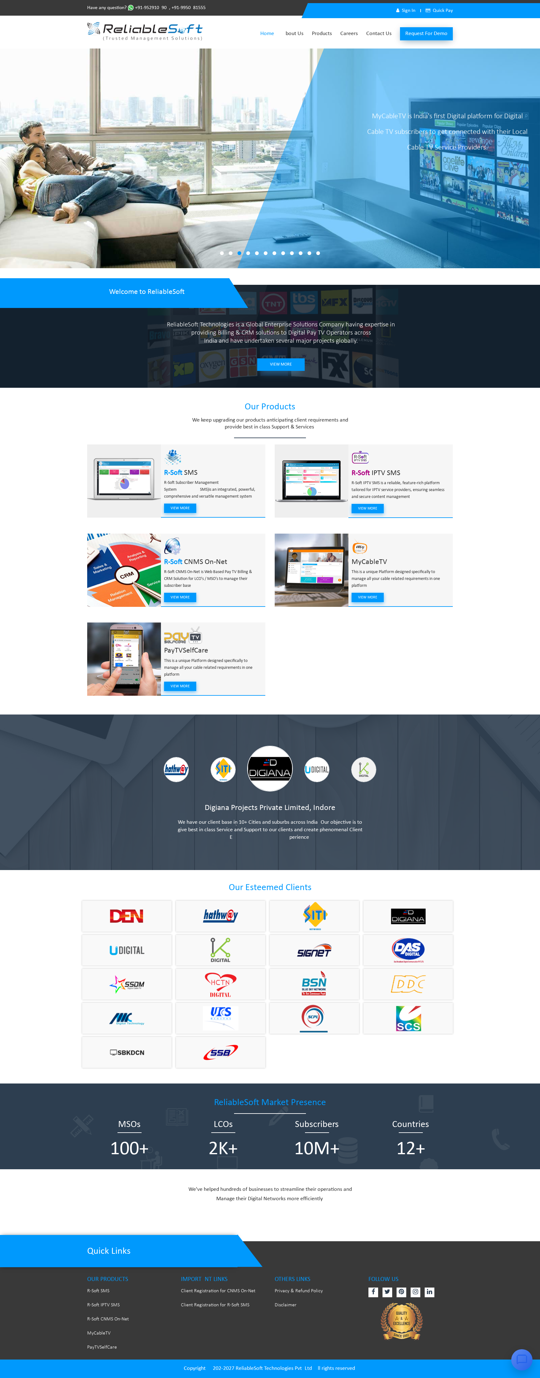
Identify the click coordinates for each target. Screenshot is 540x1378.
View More (281, 364)
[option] (176, 768)
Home (267, 34)
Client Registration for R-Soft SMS (215, 1305)
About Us (292, 34)
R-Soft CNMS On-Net (108, 1319)
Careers (349, 34)
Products (322, 34)
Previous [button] (140, 774)
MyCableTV (369, 562)
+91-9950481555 (189, 7)
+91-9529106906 (151, 7)
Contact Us (379, 34)
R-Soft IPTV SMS (103, 1305)
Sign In (408, 10)
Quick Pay (443, 10)
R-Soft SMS (98, 1290)
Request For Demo (426, 34)
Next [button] (401, 774)
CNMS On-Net (195, 562)
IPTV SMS (376, 473)
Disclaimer (286, 1305)
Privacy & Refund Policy (299, 1290)
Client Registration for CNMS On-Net (218, 1290)
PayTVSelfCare (186, 650)
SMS (181, 473)
